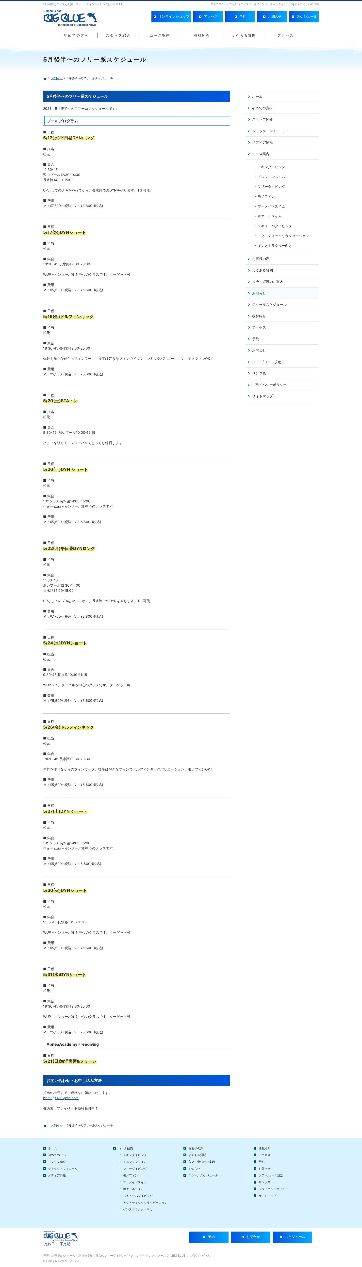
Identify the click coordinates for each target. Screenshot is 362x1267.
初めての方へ (262, 108)
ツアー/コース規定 (266, 362)
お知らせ (259, 293)
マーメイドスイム (271, 206)
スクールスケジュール (269, 304)
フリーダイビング (271, 186)
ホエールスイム (270, 216)
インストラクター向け (275, 245)
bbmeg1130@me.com (61, 1098)
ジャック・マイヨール (269, 131)
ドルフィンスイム (271, 177)
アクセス (259, 327)
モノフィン (266, 196)
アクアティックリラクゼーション (283, 236)
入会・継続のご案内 (267, 281)
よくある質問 (262, 270)
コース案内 (260, 154)
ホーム (257, 96)
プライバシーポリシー (269, 385)
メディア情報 (262, 142)
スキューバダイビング (275, 226)
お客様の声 (260, 259)
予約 (255, 339)
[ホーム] (45, 79)
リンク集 (259, 373)
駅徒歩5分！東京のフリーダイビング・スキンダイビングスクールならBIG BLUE (132, 1255)
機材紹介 (259, 316)
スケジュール (306, 16)
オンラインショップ (173, 16)
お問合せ (259, 350)
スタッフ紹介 (262, 119)
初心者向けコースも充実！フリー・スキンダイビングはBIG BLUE (83, 4)
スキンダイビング (271, 167)
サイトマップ (262, 396)
